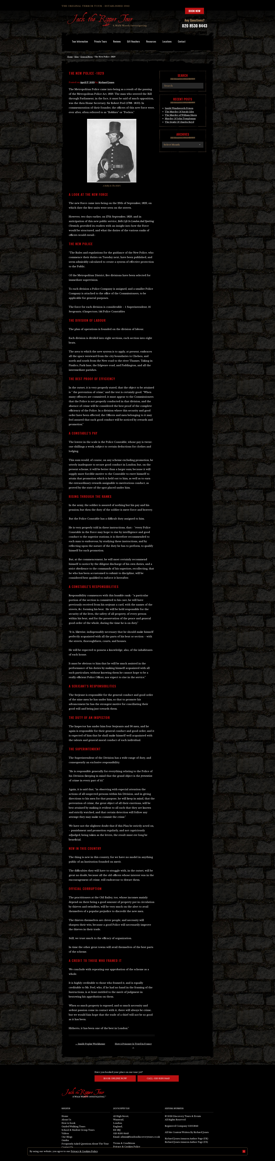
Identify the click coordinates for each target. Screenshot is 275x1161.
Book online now (115, 1078)
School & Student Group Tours (78, 1130)
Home (70, 57)
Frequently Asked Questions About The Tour (85, 1143)
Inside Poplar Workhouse (90, 1044)
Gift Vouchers (133, 41)
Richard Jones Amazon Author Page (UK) (186, 1138)
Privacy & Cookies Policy (126, 1146)
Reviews (117, 41)
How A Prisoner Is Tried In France (133, 1046)
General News (86, 57)
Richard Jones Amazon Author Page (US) (186, 1142)
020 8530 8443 (194, 26)
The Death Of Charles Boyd (179, 122)
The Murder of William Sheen (181, 115)
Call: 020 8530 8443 (158, 1078)
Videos (65, 1133)
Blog (76, 57)
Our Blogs (67, 1137)
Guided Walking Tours (73, 1126)
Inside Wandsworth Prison (179, 108)
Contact (181, 41)
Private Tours (100, 41)
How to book (68, 1123)
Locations (167, 41)
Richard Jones (106, 82)
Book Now (194, 11)
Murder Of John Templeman (180, 118)
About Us (66, 1119)
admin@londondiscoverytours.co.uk (140, 1137)
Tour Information (80, 41)
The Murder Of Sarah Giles (179, 111)
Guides (65, 1140)
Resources (151, 41)
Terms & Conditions (124, 1143)
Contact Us (67, 1147)
